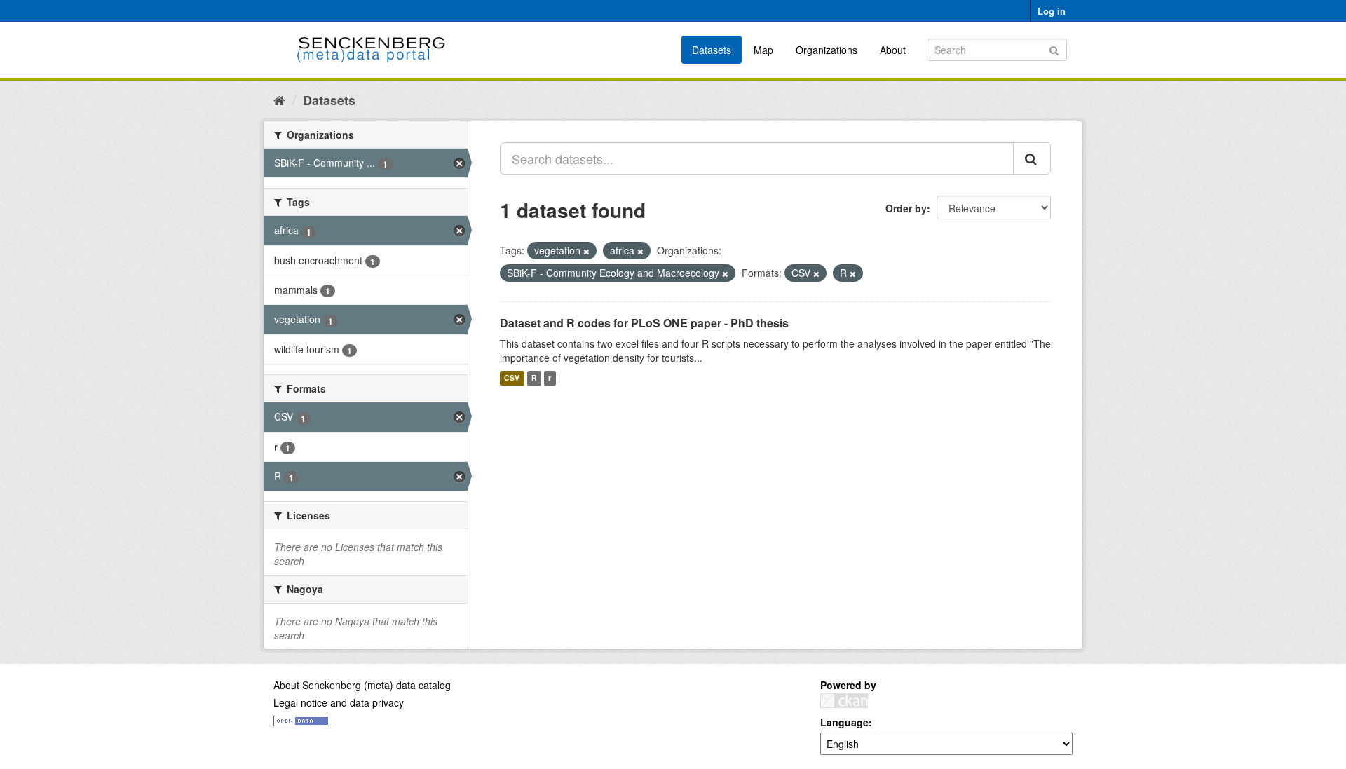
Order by (906, 208)
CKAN (844, 700)
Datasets (711, 50)
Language (844, 722)
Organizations (826, 50)
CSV (511, 378)
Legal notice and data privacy (338, 702)
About (893, 50)
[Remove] (586, 251)
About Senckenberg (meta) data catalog (362, 685)
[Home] (279, 99)
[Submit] (1054, 49)
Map (763, 50)
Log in (1052, 11)
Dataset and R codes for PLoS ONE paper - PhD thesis (644, 323)
